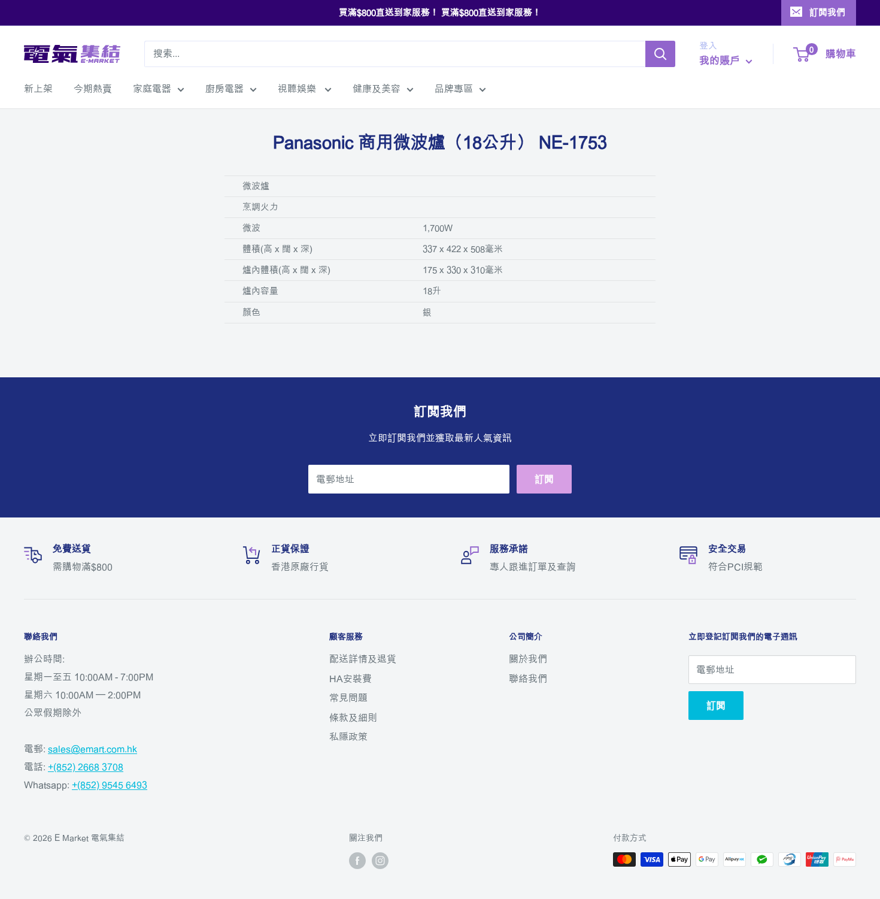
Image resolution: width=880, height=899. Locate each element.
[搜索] (660, 54)
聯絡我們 (528, 678)
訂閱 (544, 479)
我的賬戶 (721, 60)
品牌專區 (454, 88)
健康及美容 (376, 88)
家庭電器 (152, 88)
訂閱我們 (827, 12)
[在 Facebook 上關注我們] (357, 860)
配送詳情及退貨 (362, 659)
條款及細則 (353, 717)
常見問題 (348, 698)
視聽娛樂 (298, 88)
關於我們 (528, 659)
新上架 (38, 88)
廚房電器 (224, 88)
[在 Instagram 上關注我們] (380, 860)
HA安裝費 (350, 678)
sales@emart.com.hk (92, 748)
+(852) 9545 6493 (109, 784)
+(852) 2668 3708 (85, 766)
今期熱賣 (93, 88)
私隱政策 (348, 736)
